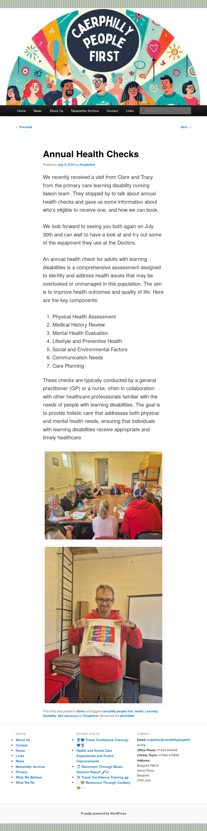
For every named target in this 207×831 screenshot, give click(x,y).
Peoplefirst (87, 164)
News (38, 110)
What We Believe (29, 777)
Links (130, 110)
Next (186, 127)
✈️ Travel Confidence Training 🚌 (102, 777)
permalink (127, 715)
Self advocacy (68, 715)
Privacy (21, 771)
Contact (112, 110)
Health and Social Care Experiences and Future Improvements (95, 755)
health (139, 711)
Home (21, 110)
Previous (24, 127)
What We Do (25, 782)
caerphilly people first (117, 711)
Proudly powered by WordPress (103, 813)
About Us (56, 110)
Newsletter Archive (85, 110)
